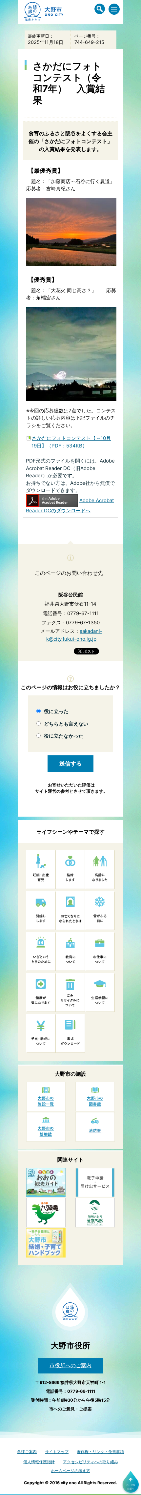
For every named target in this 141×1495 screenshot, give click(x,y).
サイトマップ (57, 1451)
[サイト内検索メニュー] (99, 9)
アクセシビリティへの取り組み (90, 1461)
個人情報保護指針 (39, 1461)
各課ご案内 (27, 1451)
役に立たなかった (63, 736)
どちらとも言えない (66, 724)
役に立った (56, 711)
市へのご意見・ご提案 (70, 1409)
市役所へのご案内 (70, 1365)
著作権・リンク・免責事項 (100, 1451)
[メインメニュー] (114, 9)
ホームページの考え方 (70, 1470)
